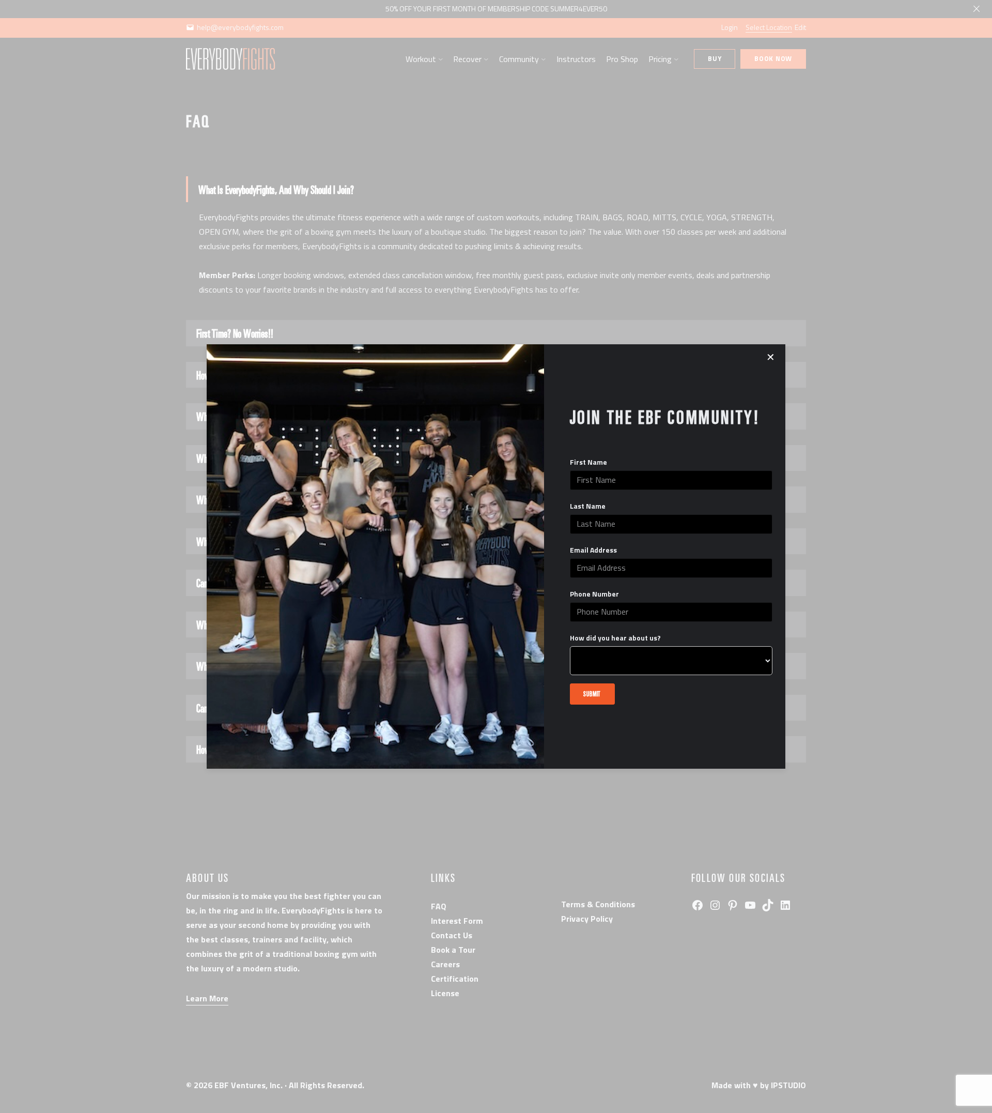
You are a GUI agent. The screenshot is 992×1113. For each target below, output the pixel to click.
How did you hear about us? (615, 638)
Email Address (593, 550)
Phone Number (594, 594)
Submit (592, 693)
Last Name (588, 506)
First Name (588, 462)
